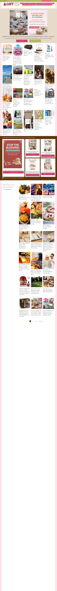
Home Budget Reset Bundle (48, 171)
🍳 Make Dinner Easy (32, 154)
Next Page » (41, 321)
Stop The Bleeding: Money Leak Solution (13, 170)
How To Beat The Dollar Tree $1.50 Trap (48, 153)
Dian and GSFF (8, 189)
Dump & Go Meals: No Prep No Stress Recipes (32, 152)
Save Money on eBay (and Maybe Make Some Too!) (48, 290)
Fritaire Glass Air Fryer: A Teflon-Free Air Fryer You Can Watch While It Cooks (24, 291)
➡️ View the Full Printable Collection (12, 178)
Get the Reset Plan (46, 0)
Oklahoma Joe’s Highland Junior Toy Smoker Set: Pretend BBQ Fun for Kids (24, 313)
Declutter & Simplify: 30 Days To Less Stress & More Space (32, 172)
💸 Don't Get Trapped (48, 155)
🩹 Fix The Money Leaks (13, 172)
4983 (36, 321)
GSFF (11, 4)
